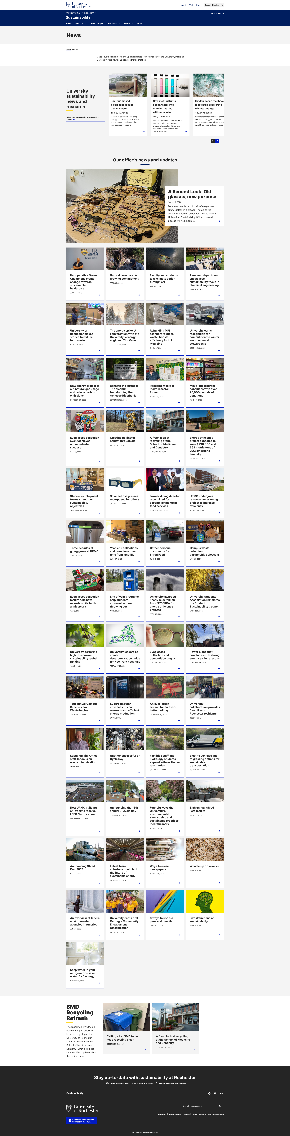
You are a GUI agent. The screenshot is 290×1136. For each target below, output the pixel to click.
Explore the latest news (118, 1083)
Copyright (202, 1114)
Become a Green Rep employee (171, 1083)
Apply (184, 5)
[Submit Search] (220, 1106)
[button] (213, 141)
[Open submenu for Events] (133, 23)
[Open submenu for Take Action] (120, 23)
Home (68, 49)
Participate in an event (143, 1083)
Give (198, 5)
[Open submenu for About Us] (86, 23)
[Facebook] (209, 1093)
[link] (85, 104)
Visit (191, 5)
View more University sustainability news (83, 118)
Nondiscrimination (175, 1114)
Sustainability (78, 17)
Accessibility (162, 1114)
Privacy (194, 1114)
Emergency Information (216, 1114)
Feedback (186, 1114)
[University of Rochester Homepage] (78, 5)
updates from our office (134, 59)
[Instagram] (215, 1093)
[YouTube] (221, 1093)
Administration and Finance (80, 13)
